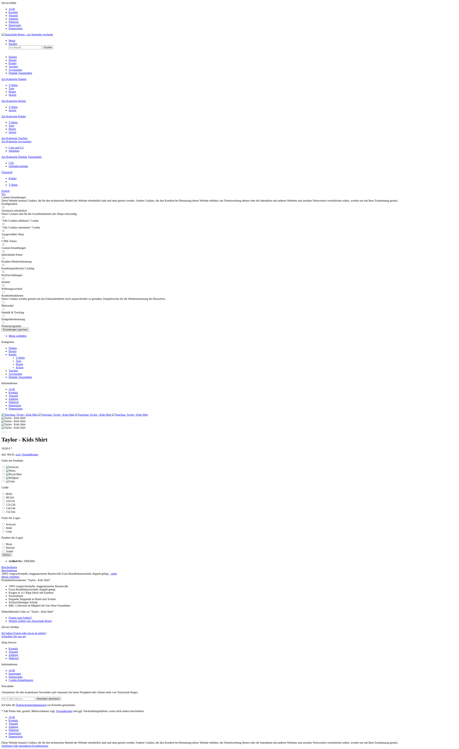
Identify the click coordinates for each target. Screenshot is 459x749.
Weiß (9, 527)
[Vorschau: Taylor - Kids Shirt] (19, 414)
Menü (12, 40)
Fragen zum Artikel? (20, 617)
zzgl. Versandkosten (27, 454)
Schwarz (11, 524)
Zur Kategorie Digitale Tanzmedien (21, 156)
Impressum (15, 25)
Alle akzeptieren (22, 745)
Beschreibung (9, 567)
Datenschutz (16, 28)
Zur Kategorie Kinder (13, 116)
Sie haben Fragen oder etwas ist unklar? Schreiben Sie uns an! (23, 635)
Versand (13, 15)
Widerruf (14, 21)
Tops (11, 88)
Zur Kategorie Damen (13, 79)
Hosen (12, 91)
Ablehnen (7, 745)
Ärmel (9, 551)
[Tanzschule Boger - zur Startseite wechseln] (27, 34)
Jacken (12, 94)
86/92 (9, 493)
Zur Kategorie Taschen (14, 138)
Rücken (10, 547)
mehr (113, 573)
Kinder (12, 354)
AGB (12, 9)
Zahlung (13, 18)
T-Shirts (13, 85)
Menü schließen (18, 335)
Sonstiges (14, 150)
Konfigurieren (40, 745)
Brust (9, 544)
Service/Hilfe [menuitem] (12, 15)
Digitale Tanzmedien (20, 377)
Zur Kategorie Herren (13, 100)
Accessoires (15, 373)
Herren (12, 351)
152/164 (10, 511)
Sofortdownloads (18, 166)
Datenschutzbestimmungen (31, 705)
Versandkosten (64, 711)
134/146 (10, 508)
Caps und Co (16, 147)
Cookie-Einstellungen (21, 680)
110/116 (10, 501)
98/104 (10, 497)
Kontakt (13, 12)
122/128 (10, 504)
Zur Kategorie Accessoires (16, 141)
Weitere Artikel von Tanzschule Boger (30, 620)
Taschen (13, 370)
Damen (13, 348)
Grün (9, 531)
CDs (11, 162)
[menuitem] (233, 9)
